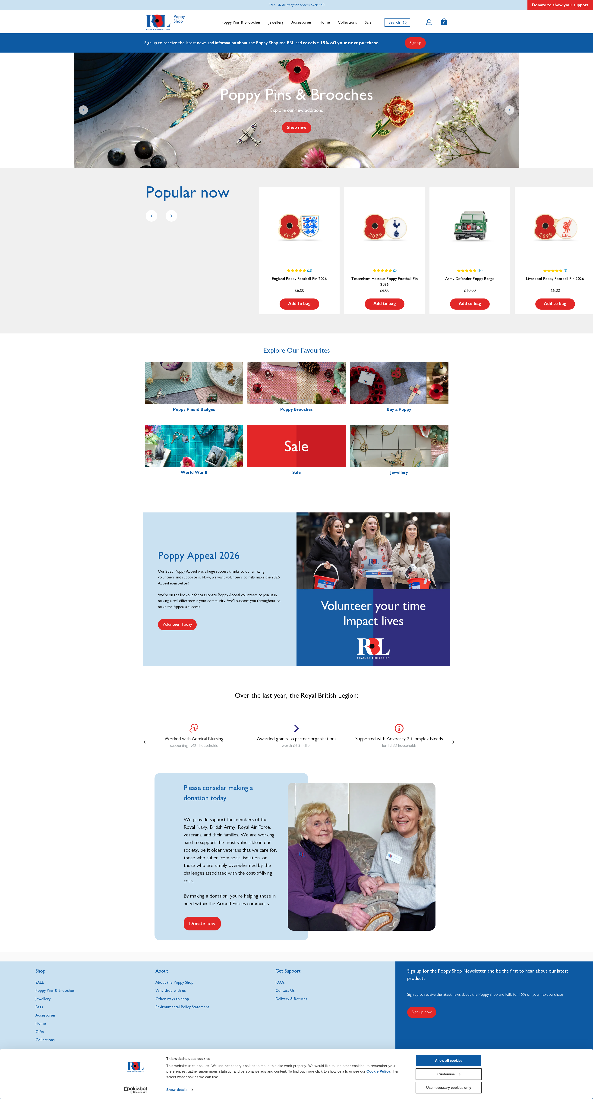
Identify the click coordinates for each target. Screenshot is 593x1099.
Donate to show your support (560, 5)
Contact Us (285, 990)
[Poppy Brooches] (296, 383)
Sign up (415, 43)
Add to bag (299, 304)
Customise (446, 1074)
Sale (368, 22)
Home (324, 22)
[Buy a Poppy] (399, 383)
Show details (176, 1090)
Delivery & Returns (291, 999)
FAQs (280, 982)
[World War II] (194, 446)
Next (509, 110)
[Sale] (296, 446)
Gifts (39, 1032)
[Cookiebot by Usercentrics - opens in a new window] (135, 1089)
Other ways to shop (172, 999)
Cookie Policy (378, 1071)
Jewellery (276, 22)
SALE (39, 982)
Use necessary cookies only (448, 1088)
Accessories (301, 22)
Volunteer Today (177, 624)
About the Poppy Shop (174, 982)
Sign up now (422, 1012)
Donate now (202, 923)
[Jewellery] (399, 446)
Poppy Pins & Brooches (241, 22)
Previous (83, 110)
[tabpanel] (296, 110)
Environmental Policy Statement (182, 1007)
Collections (347, 22)
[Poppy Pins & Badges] (194, 383)
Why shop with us (170, 990)
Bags (39, 1007)
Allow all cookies (448, 1060)
